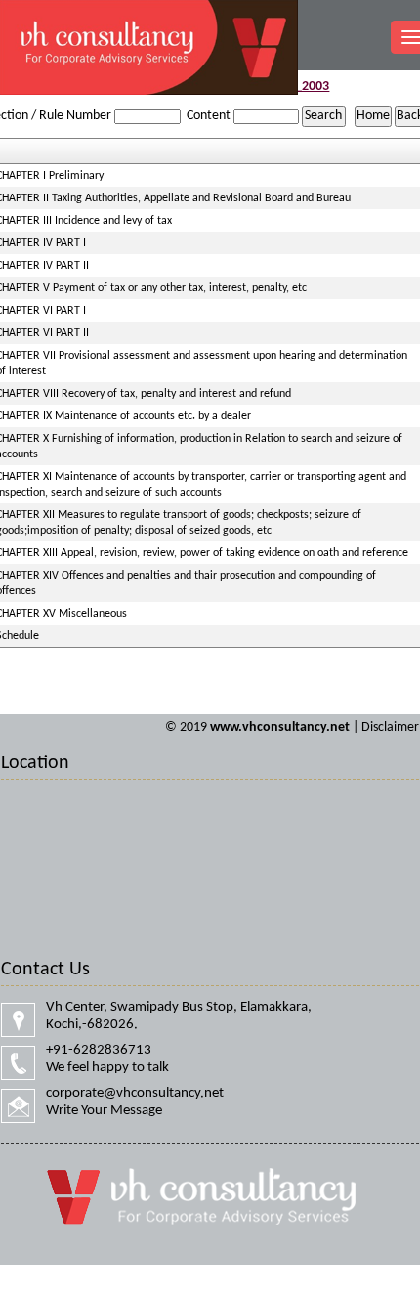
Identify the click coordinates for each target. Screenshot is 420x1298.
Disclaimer (390, 727)
